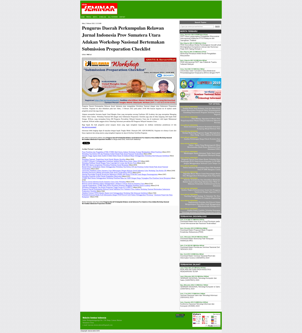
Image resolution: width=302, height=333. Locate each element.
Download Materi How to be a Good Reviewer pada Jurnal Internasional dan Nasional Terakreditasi (200, 222)
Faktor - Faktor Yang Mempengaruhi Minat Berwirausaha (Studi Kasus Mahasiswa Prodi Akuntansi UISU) (203, 147)
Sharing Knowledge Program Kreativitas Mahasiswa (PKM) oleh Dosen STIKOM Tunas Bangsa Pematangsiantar (120, 174)
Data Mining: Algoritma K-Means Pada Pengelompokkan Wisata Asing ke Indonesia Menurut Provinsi (200, 121)
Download (102, 17)
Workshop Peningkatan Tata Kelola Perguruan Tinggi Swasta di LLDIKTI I (107, 187)
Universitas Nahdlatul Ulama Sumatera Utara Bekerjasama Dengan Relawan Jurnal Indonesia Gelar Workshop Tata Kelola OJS (124, 171)
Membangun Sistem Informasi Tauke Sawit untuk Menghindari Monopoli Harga (202, 154)
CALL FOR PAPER (112, 17)
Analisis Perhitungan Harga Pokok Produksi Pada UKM (202, 140)
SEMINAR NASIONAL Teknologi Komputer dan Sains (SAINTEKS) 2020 (198, 279)
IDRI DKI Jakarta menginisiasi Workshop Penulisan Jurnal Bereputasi (105, 165)
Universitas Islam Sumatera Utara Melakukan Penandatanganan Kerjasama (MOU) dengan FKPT (200, 72)
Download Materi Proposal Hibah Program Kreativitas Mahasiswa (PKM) (196, 231)
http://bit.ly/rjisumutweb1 (89, 127)
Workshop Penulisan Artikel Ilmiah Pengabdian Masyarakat (102, 176)
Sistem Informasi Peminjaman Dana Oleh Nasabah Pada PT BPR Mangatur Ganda (201, 168)
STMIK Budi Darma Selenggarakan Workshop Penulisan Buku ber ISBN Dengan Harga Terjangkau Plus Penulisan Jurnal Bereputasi (126, 178)
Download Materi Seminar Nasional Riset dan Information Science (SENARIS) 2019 (197, 257)
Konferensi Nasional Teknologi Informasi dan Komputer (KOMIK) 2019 (197, 305)
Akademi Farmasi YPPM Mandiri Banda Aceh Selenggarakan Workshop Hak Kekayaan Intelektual (115, 193)
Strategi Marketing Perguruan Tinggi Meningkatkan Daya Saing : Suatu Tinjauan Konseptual (201, 134)
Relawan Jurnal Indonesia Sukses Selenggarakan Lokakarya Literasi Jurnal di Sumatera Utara (113, 183)
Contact (122, 17)
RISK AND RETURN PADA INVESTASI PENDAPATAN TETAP (195, 270)
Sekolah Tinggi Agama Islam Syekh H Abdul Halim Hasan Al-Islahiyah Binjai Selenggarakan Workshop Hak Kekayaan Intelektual (125, 156)
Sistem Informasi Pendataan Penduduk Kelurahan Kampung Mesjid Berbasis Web (202, 128)
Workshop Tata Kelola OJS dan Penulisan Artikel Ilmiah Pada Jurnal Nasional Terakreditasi (112, 154)
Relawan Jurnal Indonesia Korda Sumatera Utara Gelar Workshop (104, 182)
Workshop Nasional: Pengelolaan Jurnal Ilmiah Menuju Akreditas (104, 159)
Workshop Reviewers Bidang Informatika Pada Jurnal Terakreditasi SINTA (107, 172)
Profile (88, 17)
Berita (95, 17)
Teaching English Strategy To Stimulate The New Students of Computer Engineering (202, 197)
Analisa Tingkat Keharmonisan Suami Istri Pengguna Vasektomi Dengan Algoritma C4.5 (200, 191)
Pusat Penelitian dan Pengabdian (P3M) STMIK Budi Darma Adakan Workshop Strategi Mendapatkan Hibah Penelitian (122, 152)
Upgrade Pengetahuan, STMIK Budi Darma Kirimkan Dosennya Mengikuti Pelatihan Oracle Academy (116, 185)
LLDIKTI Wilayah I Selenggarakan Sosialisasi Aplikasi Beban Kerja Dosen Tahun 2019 (111, 161)
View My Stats (180, 316)
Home (83, 17)
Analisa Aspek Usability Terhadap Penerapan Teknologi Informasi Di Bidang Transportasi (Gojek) (201, 211)
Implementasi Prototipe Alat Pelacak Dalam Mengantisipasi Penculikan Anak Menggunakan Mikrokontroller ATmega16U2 (202, 204)
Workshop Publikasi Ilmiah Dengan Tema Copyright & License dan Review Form (109, 163)
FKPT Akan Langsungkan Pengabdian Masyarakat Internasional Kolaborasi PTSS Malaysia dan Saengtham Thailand (199, 38)
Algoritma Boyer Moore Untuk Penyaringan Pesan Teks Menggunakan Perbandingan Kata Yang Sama (201, 175)
